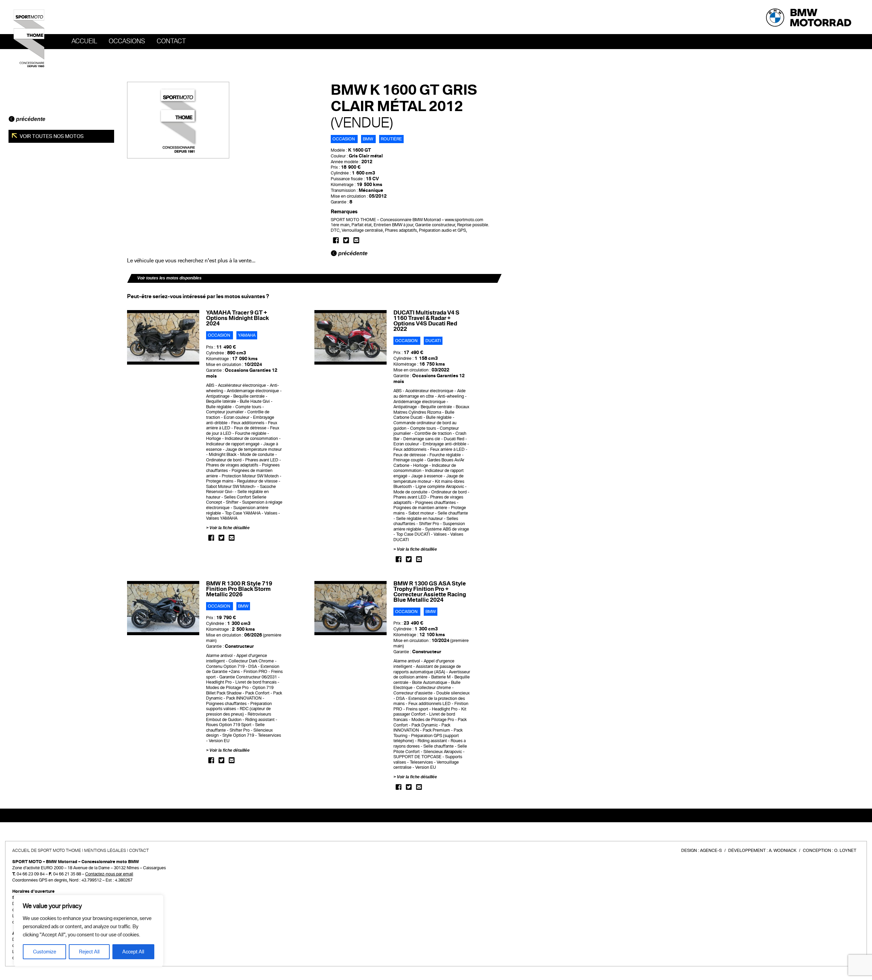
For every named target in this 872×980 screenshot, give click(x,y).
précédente (30, 119)
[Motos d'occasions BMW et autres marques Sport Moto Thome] (29, 38)
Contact (171, 41)
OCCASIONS (127, 41)
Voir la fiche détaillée (229, 527)
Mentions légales (105, 850)
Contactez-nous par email (109, 874)
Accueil (84, 41)
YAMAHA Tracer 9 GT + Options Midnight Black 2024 (237, 318)
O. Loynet (845, 850)
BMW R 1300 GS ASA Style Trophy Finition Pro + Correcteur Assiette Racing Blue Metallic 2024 (429, 591)
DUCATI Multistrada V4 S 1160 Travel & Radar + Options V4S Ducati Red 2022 (426, 320)
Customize (44, 951)
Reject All (89, 951)
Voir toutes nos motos (51, 136)
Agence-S (711, 850)
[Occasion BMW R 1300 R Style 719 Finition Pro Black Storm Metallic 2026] (163, 608)
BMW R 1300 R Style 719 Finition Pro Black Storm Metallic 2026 (239, 589)
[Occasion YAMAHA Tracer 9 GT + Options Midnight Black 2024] (163, 337)
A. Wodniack (782, 850)
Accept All (133, 951)
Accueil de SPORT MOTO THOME (46, 850)
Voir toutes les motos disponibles (169, 278)
